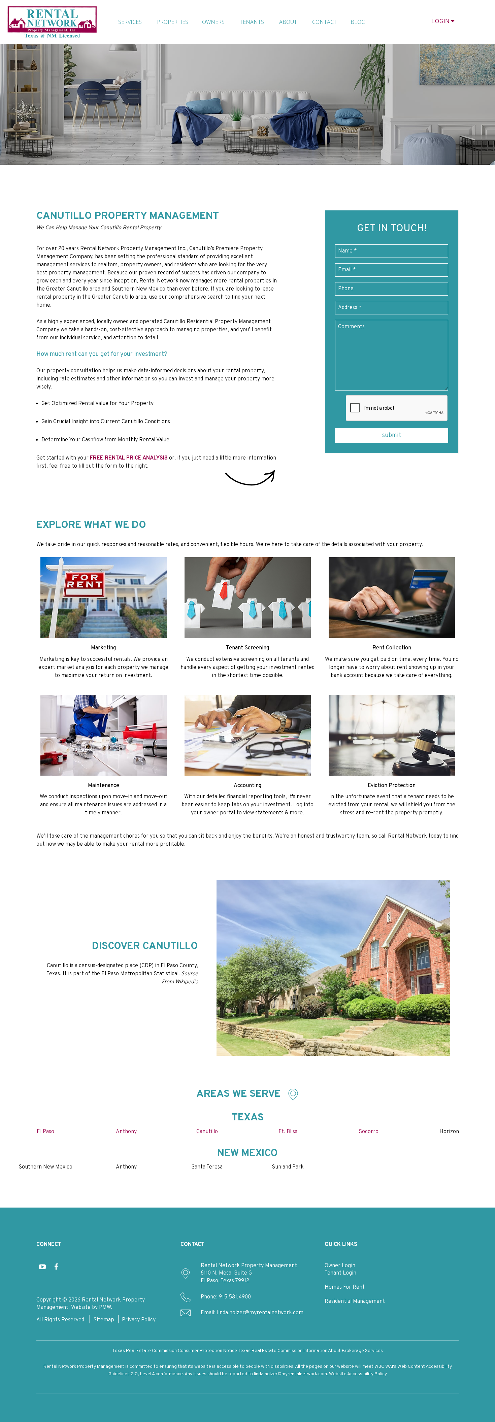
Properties (172, 22)
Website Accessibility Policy (358, 1374)
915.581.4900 (235, 1297)
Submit (391, 435)
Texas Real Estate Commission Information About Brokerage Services (310, 1351)
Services (130, 22)
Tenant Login (340, 1273)
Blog (358, 22)
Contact (324, 22)
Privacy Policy (139, 1320)
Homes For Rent (345, 1287)
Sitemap (103, 1320)
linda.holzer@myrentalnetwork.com (260, 1313)
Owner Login (340, 1265)
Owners (213, 22)
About (288, 22)
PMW (105, 1307)
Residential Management (355, 1301)
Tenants (252, 22)
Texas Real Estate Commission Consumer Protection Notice (174, 1351)
